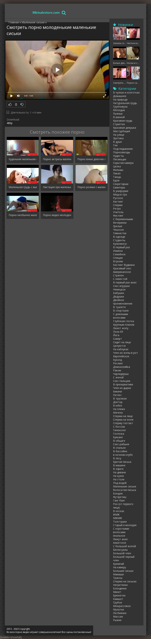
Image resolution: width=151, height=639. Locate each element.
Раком (117, 370)
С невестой (120, 279)
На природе (120, 99)
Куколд (117, 360)
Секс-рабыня (121, 444)
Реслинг (118, 363)
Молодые (119, 110)
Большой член (122, 553)
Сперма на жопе (123, 419)
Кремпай (118, 564)
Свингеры (119, 187)
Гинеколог (119, 430)
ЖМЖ (116, 514)
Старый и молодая (124, 525)
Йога (116, 335)
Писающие (119, 159)
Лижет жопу (120, 328)
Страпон (118, 275)
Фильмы (118, 170)
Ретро (117, 208)
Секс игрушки (121, 286)
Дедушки (118, 296)
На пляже (119, 409)
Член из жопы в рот (125, 352)
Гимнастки (119, 233)
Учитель (118, 212)
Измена (118, 250)
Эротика (118, 138)
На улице (118, 134)
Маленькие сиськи (124, 486)
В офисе (118, 469)
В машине (119, 465)
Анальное (119, 535)
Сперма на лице (123, 416)
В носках (118, 511)
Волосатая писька (124, 490)
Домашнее (119, 96)
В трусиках (120, 398)
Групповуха (120, 106)
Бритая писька (122, 462)
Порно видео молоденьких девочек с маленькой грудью (57, 215)
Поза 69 (118, 331)
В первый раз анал (124, 282)
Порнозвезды (121, 152)
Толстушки (120, 521)
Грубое (117, 602)
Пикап (117, 173)
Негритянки (120, 585)
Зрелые (117, 226)
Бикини (117, 391)
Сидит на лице (122, 342)
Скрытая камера (123, 163)
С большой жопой (124, 546)
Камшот (118, 599)
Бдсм (116, 180)
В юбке (117, 405)
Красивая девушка (124, 127)
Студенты (119, 240)
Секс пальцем (121, 381)
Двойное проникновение (122, 301)
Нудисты (118, 156)
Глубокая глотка (123, 321)
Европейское (121, 356)
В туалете (119, 307)
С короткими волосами (121, 530)
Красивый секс (122, 268)
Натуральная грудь (125, 103)
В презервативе (123, 384)
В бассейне (120, 451)
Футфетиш (119, 497)
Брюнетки (119, 595)
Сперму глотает (123, 423)
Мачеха (118, 412)
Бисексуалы (120, 549)
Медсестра (120, 194)
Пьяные (118, 113)
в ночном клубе (123, 454)
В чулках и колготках (126, 92)
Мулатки (118, 609)
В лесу (117, 458)
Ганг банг (119, 500)
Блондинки (120, 588)
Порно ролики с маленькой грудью (91, 187)
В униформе (120, 191)
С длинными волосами (120, 315)
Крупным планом (123, 324)
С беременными (123, 219)
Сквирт (117, 338)
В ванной (119, 117)
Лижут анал (120, 539)
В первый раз (121, 247)
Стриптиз (119, 124)
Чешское (118, 229)
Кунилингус (120, 243)
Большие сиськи (123, 571)
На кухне (118, 476)
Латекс (117, 395)
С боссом (119, 426)
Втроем (118, 261)
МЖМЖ (117, 518)
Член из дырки (122, 388)
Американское (122, 272)
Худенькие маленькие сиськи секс (23, 159)
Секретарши (120, 184)
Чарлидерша (121, 374)
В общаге (119, 440)
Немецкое (119, 289)
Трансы (117, 578)
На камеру (119, 567)
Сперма (117, 205)
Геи (115, 145)
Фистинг (118, 215)
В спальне (119, 447)
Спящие (118, 258)
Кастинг (118, 201)
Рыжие (117, 620)
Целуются (119, 345)
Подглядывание (123, 148)
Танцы (117, 177)
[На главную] (46, 12)
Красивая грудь (122, 120)
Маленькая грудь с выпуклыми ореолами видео (23, 187)
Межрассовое (122, 606)
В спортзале (121, 310)
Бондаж (118, 493)
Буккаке (118, 437)
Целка (117, 166)
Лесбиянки (119, 613)
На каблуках (120, 349)
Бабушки (118, 293)
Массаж (118, 616)
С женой (118, 377)
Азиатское (119, 542)
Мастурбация (121, 131)
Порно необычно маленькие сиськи (23, 215)
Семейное (119, 254)
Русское (118, 198)
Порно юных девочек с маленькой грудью (91, 159)
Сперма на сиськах (124, 581)
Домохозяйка (121, 367)
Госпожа (118, 433)
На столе (118, 479)
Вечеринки (120, 222)
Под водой (120, 483)
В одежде (119, 236)
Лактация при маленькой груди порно (57, 187)
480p (10, 123)
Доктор (117, 402)
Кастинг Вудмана (124, 265)
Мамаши (118, 574)
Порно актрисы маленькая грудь (57, 159)
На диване (119, 472)
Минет (117, 592)
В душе (117, 141)
